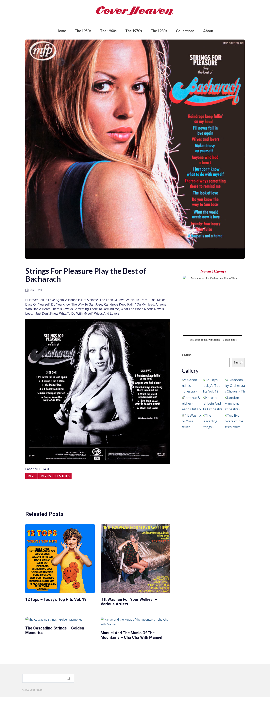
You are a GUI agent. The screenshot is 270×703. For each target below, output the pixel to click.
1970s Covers (55, 476)
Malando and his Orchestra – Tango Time (213, 339)
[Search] (68, 678)
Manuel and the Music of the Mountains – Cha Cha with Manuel (131, 635)
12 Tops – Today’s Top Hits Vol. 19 (55, 599)
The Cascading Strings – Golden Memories (54, 630)
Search (187, 355)
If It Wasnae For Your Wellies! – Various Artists (129, 601)
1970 (31, 476)
